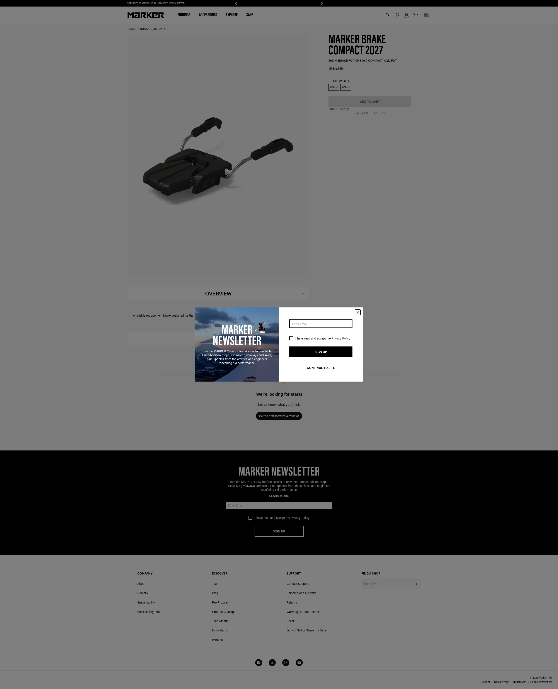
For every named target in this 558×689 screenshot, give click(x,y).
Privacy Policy (341, 338)
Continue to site (321, 368)
